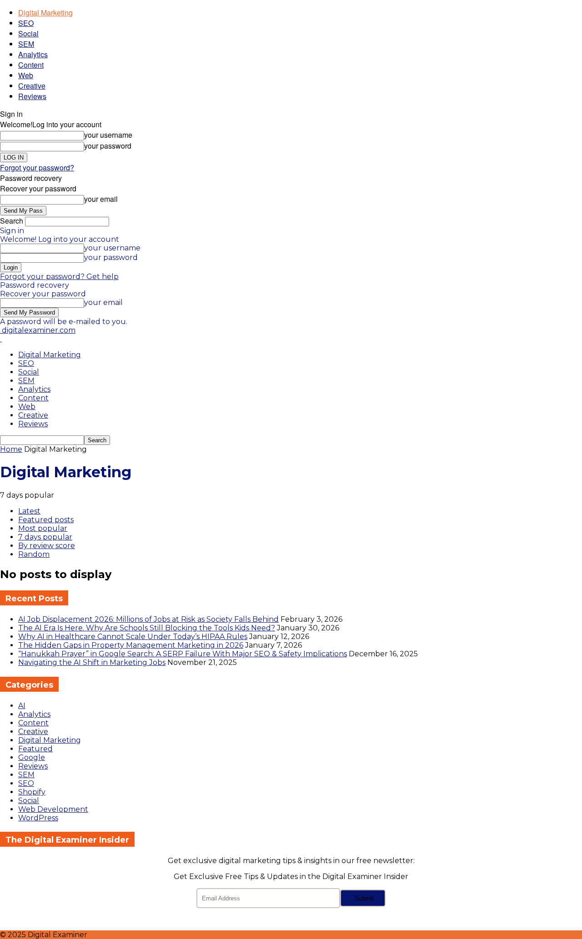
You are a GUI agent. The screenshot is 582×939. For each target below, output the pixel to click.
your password (107, 145)
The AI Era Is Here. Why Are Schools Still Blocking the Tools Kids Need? (146, 628)
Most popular (42, 528)
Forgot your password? (37, 167)
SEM (26, 44)
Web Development (53, 809)
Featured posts (46, 519)
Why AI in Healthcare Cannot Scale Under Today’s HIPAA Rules (132, 636)
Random (34, 554)
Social (28, 33)
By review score (46, 545)
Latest (29, 511)
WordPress (38, 818)
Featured (35, 748)
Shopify (31, 792)
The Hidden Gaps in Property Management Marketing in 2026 (130, 645)
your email (101, 199)
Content (31, 65)
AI (21, 705)
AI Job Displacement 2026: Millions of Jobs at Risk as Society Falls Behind (148, 619)
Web (25, 75)
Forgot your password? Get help (59, 276)
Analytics (33, 54)
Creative (31, 85)
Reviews (32, 96)
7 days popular (45, 537)
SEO (26, 23)
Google (31, 757)
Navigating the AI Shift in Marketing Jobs (92, 662)
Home (11, 449)
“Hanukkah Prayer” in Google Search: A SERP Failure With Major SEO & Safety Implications (182, 653)
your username (108, 135)
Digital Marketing (45, 12)
